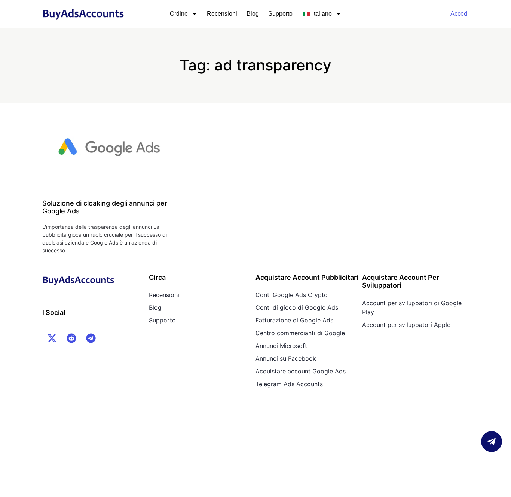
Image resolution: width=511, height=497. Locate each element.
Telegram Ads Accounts (289, 384)
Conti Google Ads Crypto (292, 294)
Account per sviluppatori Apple (406, 324)
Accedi (459, 13)
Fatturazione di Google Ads (294, 320)
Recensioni (222, 13)
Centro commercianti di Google (300, 333)
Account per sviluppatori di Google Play (412, 307)
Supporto (280, 13)
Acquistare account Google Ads (301, 371)
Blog (253, 13)
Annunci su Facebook (286, 358)
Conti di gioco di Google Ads (297, 307)
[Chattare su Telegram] (491, 441)
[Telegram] (91, 338)
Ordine (179, 13)
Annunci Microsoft (281, 345)
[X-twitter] (52, 338)
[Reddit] (71, 338)
